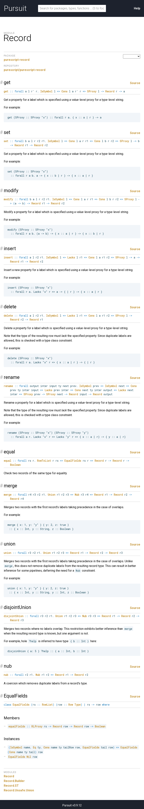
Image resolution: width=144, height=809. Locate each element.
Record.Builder (14, 781)
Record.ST (11, 785)
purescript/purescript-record (24, 70)
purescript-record (16, 60)
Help (137, 8)
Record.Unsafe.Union (19, 790)
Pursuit (15, 8)
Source (135, 83)
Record (9, 776)
